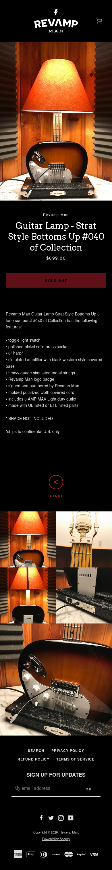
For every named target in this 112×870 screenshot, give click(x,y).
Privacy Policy (67, 750)
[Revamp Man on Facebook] (41, 817)
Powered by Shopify (56, 838)
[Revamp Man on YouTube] (71, 817)
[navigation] (13, 21)
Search (36, 750)
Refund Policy (33, 759)
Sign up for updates (56, 774)
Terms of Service (75, 759)
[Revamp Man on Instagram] (61, 817)
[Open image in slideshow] (56, 121)
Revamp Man (68, 832)
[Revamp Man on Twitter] (51, 817)
